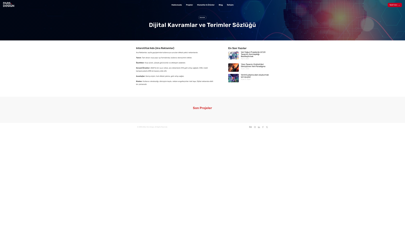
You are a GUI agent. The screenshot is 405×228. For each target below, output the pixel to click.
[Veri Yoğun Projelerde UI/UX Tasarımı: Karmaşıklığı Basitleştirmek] (233, 55)
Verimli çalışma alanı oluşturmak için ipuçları (255, 76)
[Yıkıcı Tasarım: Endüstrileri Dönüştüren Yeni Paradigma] (233, 67)
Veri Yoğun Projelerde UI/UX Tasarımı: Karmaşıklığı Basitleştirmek (253, 54)
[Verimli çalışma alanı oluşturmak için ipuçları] (233, 78)
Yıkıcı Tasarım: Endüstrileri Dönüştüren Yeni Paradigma (253, 65)
